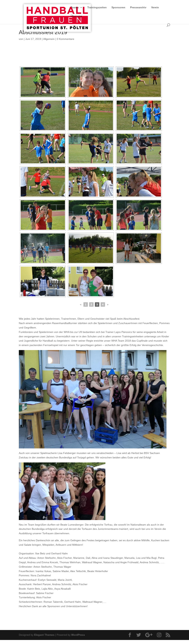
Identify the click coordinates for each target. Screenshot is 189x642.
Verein (155, 7)
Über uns (76, 16)
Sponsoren (118, 7)
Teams (75, 7)
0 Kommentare (65, 38)
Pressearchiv (138, 7)
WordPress (78, 634)
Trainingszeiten (97, 7)
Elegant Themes (44, 634)
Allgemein (49, 38)
